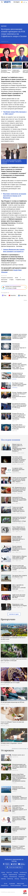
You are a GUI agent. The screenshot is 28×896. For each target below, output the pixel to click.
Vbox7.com (9, 872)
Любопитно (14, 522)
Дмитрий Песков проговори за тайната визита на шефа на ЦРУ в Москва (19, 499)
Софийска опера (20, 279)
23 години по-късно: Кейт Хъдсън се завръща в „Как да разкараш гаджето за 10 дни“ (19, 808)
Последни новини (10, 440)
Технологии (14, 599)
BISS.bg (6, 876)
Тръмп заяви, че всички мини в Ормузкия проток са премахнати (18, 538)
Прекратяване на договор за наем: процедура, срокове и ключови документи (18, 375)
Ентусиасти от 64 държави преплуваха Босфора (18, 788)
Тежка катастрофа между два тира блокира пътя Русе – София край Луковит (18, 509)
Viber (5, 295)
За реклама (12, 883)
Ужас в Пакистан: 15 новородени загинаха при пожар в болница (18, 528)
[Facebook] (14, 887)
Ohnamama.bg (13, 876)
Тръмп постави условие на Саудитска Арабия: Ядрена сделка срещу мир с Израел (19, 479)
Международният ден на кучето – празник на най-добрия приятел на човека (19, 766)
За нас (5, 883)
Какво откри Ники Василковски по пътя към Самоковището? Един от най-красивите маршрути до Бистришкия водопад (19, 777)
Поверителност (4, 885)
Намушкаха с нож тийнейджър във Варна (19, 604)
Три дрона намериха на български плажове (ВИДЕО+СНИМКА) (19, 838)
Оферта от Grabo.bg (16, 472)
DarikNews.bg (23, 872)
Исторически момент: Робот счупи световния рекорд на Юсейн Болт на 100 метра (19, 405)
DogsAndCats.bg (13, 874)
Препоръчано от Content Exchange (19, 748)
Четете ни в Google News (15, 867)
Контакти (25, 885)
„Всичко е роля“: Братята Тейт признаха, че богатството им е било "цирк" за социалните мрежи (19, 366)
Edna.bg (17, 878)
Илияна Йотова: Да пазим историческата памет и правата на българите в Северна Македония (19, 416)
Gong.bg (16, 872)
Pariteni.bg (10, 878)
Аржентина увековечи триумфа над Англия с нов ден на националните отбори (19, 519)
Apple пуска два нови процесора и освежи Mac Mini (18, 596)
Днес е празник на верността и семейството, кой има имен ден (19, 587)
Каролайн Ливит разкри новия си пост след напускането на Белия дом (18, 427)
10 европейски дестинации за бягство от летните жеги (13, 638)
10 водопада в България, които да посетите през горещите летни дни (14, 659)
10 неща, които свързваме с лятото (11, 743)
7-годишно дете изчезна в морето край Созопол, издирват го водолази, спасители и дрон (19, 336)
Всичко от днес (14, 614)
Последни (16, 2)
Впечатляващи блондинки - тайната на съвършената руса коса (19, 797)
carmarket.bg (14, 387)
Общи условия (20, 883)
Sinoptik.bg (21, 876)
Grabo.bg (3, 878)
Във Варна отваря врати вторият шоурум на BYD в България (19, 384)
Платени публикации (15, 885)
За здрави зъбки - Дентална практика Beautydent (18, 469)
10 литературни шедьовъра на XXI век (12, 702)
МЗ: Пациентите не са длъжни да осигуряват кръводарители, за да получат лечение (19, 489)
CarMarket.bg (22, 874)
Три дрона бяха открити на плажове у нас (19, 576)
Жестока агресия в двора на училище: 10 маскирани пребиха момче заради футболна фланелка (19, 356)
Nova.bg (5, 874)
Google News (23, 295)
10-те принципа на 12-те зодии (10, 682)
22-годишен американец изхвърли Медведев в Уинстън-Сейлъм (19, 829)
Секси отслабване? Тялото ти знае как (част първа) (12, 722)
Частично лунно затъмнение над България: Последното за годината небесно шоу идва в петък (19, 459)
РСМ (17, 277)
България (3, 26)
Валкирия (4, 281)
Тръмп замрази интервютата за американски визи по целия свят (19, 548)
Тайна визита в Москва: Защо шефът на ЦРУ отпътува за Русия (19, 557)
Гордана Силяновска (7, 277)
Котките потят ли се (18, 755)
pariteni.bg (14, 379)
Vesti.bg (7, 2)
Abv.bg (3, 872)
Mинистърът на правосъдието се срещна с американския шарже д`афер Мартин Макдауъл (19, 447)
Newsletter (13, 295)
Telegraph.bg (24, 878)
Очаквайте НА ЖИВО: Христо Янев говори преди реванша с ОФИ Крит (19, 819)
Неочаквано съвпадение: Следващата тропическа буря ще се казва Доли (19, 346)
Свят (13, 483)
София (11, 279)
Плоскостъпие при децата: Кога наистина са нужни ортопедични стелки (19, 567)
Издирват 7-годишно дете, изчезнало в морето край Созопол (18, 847)
